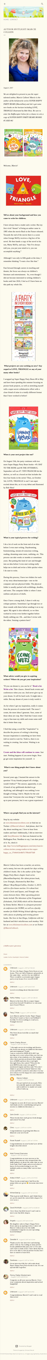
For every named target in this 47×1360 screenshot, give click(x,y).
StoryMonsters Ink (15, 836)
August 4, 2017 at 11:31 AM (25, 1080)
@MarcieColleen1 (17, 826)
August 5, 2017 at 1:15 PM (26, 1260)
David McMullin (16, 1208)
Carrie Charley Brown (18, 1042)
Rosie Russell (15, 1141)
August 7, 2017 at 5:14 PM (26, 1292)
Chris (12, 1128)
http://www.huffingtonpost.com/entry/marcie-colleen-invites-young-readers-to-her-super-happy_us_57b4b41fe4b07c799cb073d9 (23, 849)
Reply (12, 982)
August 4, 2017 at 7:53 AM (26, 968)
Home (6, 20)
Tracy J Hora (14, 1013)
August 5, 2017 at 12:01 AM (29, 1193)
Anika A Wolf (15, 1178)
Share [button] (5, 954)
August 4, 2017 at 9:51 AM (28, 1013)
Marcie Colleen (24, 957)
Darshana (13, 1260)
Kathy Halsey (15, 998)
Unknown (13, 968)
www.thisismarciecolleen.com (17, 823)
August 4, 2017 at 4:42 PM (23, 1127)
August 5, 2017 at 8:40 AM (24, 1221)
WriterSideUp (15, 1193)
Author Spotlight (13, 957)
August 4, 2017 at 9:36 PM (19, 1155)
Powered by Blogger (25, 1346)
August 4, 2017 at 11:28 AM (26, 1029)
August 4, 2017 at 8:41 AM (26, 987)
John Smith (14, 1115)
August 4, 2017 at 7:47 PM (29, 1140)
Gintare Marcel (29, 1350)
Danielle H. (14, 1239)
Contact (14, 20)
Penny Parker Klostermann (20, 1275)
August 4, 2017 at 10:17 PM (29, 1178)
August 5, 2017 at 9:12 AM (27, 1239)
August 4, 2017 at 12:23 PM (26, 1100)
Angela (12, 1221)
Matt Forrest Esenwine (19, 1153)
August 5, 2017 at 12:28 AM (31, 1208)
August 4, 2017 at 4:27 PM (28, 1114)
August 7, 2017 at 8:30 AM (19, 1277)
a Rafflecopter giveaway (12, 946)
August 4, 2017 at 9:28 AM (29, 998)
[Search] (42, 3)
